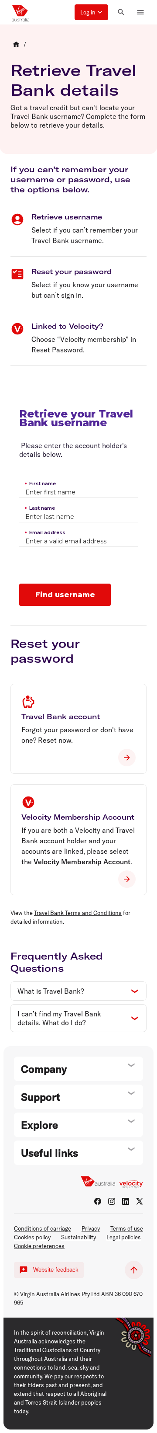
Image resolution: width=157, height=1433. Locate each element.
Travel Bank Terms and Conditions (78, 912)
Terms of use (126, 1228)
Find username (65, 595)
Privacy (91, 1228)
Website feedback (55, 1269)
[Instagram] (111, 1201)
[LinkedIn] (125, 1201)
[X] (139, 1201)
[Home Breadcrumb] (16, 44)
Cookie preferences (39, 1245)
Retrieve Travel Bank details (73, 80)
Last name (42, 508)
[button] (91, 12)
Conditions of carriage (42, 1228)
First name (42, 483)
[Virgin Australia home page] (20, 12)
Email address (47, 532)
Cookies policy (32, 1237)
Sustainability (78, 1237)
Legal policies (123, 1237)
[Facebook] (97, 1201)
